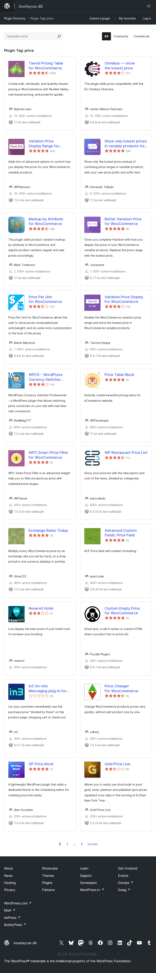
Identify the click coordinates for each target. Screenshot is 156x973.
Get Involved (128, 868)
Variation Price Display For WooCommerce (124, 299)
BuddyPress (15, 925)
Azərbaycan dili (25, 943)
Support (86, 876)
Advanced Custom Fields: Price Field (121, 532)
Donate (125, 883)
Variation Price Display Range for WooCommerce (44, 143)
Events (123, 876)
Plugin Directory (15, 18)
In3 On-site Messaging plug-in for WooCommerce (47, 688)
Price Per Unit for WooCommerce (45, 299)
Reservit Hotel (41, 608)
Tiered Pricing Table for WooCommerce (46, 65)
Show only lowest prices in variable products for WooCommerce (126, 143)
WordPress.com (18, 903)
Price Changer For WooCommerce (121, 688)
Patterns (48, 890)
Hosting (10, 883)
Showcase (50, 868)
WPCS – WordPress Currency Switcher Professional (46, 377)
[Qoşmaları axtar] (59, 36)
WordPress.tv (92, 890)
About (8, 868)
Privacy (9, 890)
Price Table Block (119, 374)
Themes (48, 876)
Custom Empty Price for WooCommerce (122, 610)
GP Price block (41, 764)
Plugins (47, 883)
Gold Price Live (117, 764)
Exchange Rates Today (48, 530)
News (8, 876)
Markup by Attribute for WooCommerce (46, 221)
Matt (9, 910)
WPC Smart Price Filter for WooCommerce (48, 454)
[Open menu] (149, 6)
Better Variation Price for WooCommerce (123, 221)
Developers (88, 883)
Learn (84, 868)
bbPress (12, 918)
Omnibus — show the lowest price (120, 65)
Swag (124, 890)
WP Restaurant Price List (126, 452)
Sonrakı (93, 844)
